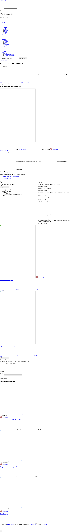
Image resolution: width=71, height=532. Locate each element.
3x (7, 186)
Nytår (5, 51)
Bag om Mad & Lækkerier (9, 54)
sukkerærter (6, 193)
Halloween (6, 48)
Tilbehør (5, 26)
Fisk (5, 43)
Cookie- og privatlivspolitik (9, 55)
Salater (5, 24)
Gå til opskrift (3, 82)
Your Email (2, 376)
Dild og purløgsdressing (6, 178)
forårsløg (5, 192)
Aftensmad (6, 23)
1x (3, 186)
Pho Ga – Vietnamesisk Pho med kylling (12, 420)
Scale (1, 185)
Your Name (2, 373)
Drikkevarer (6, 33)
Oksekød (5, 40)
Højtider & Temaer (5, 45)
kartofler (8, 189)
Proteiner (4, 39)
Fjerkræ (5, 42)
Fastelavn (6, 46)
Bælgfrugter (6, 44)
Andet (3, 52)
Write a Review (5, 358)
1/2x (1, 186)
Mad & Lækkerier (6, 14)
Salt (4, 195)
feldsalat (6, 190)
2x (5, 186)
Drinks (5, 32)
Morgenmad (6, 30)
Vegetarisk (6, 35)
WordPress (45, 524)
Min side (5, 53)
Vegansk (5, 36)
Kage (5, 28)
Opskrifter (4, 22)
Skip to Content (3, 0)
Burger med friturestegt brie (8, 467)
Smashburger (4, 514)
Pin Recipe (2, 151)
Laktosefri (6, 38)
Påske (5, 47)
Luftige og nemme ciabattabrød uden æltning (10, 176)
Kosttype (3, 34)
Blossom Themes (34, 524)
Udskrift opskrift (24, 82)
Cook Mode (3, 184)
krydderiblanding (12, 194)
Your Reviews (3, 371)
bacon (7, 191)
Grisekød (6, 41)
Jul (4, 50)
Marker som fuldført (43, 186)
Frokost (5, 31)
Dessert (5, 27)
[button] (2, 56)
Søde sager (6, 29)
